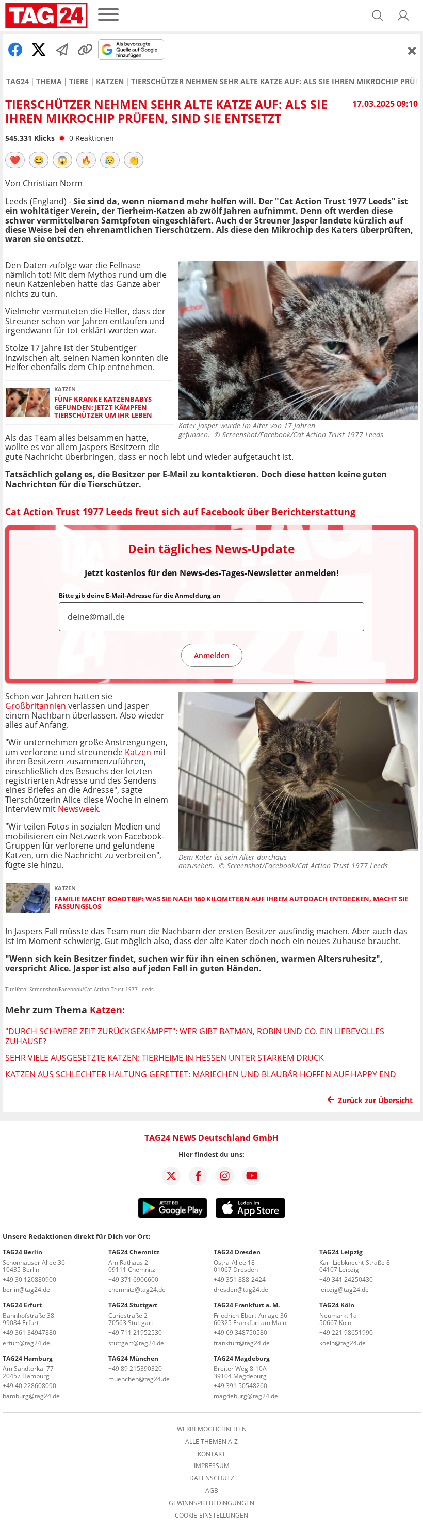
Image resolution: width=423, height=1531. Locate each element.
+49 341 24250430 (346, 1279)
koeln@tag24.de (342, 1342)
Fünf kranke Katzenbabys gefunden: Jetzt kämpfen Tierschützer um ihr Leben (103, 407)
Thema (49, 81)
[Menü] (108, 15)
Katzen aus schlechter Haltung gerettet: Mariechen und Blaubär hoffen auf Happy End (200, 1074)
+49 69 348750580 (240, 1332)
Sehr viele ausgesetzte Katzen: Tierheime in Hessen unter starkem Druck (164, 1057)
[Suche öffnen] (377, 15)
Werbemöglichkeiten (212, 1429)
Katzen (110, 81)
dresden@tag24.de (241, 1289)
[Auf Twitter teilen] (38, 49)
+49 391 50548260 (240, 1385)
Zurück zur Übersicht (375, 1100)
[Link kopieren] (85, 49)
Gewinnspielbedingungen (211, 1503)
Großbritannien (35, 705)
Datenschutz (211, 1478)
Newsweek (78, 809)
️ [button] (15, 160)
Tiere (79, 81)
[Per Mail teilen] (62, 49)
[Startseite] (46, 15)
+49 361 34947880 (29, 1332)
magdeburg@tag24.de (246, 1396)
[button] (403, 15)
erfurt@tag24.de (26, 1342)
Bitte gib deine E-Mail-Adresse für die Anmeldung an (139, 595)
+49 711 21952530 (135, 1332)
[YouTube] (251, 1176)
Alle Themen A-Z (211, 1441)
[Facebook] (198, 1176)
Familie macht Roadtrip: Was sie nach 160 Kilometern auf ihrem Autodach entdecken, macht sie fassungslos (231, 903)
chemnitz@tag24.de (137, 1289)
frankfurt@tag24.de (242, 1342)
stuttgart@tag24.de (136, 1342)
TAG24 (17, 81)
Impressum (212, 1466)
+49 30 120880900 (29, 1279)
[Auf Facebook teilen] (15, 49)
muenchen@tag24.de (139, 1379)
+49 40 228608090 (29, 1385)
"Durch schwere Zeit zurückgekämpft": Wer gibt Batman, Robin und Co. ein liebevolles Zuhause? (194, 1036)
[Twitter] (171, 1176)
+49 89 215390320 (135, 1368)
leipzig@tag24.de (344, 1289)
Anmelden (212, 655)
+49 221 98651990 (346, 1332)
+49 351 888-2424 (240, 1279)
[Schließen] (412, 50)
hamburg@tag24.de (31, 1396)
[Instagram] (225, 1176)
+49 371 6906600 (133, 1279)
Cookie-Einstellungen (211, 1515)
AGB (211, 1490)
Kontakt (211, 1454)
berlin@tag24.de (26, 1289)
